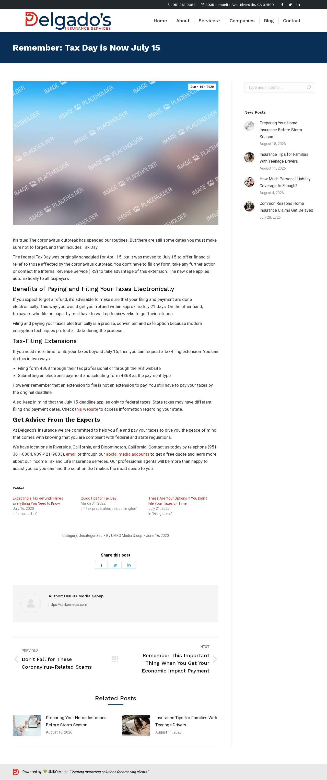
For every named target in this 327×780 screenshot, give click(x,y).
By (124, 536)
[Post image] (27, 725)
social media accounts (127, 454)
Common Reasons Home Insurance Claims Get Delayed (286, 207)
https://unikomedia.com (68, 604)
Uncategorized (90, 536)
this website (86, 409)
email (71, 454)
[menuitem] (160, 21)
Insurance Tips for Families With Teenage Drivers (186, 721)
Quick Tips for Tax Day (98, 498)
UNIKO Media (57, 772)
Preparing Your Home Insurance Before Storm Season (76, 721)
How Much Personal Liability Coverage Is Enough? (285, 182)
